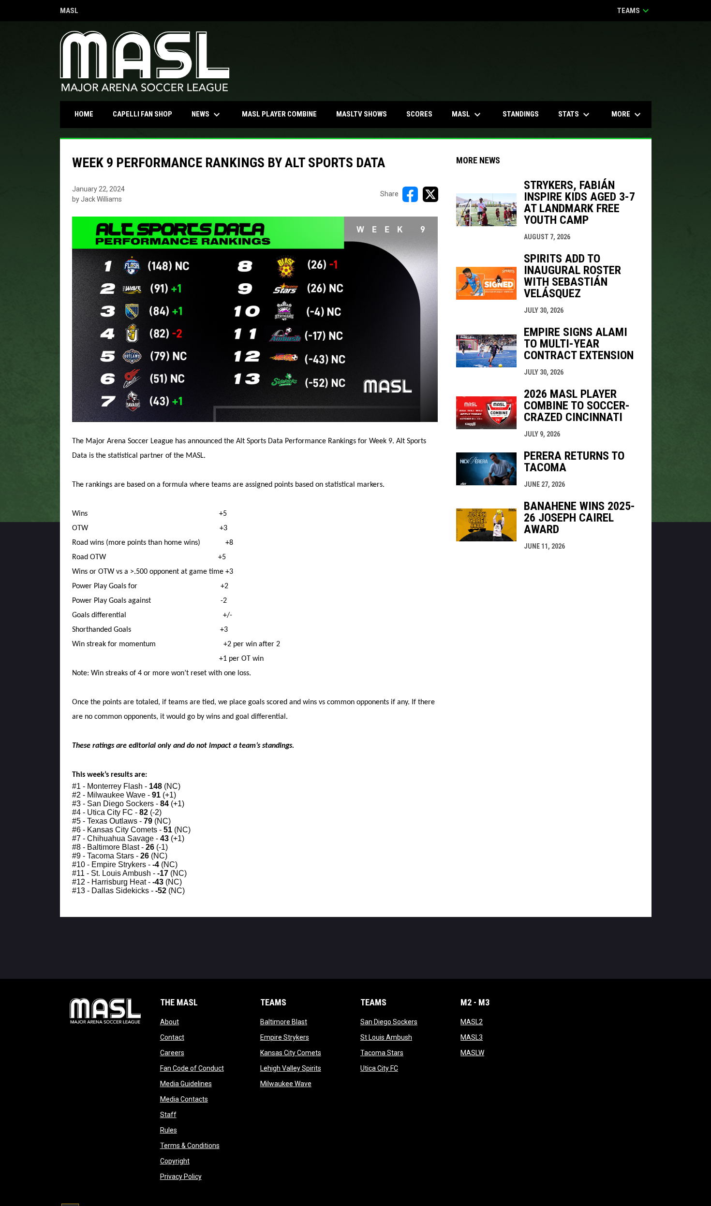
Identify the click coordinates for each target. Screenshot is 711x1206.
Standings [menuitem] (521, 114)
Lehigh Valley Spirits (290, 1068)
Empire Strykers (284, 1037)
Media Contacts (184, 1099)
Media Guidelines (186, 1084)
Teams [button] (634, 10)
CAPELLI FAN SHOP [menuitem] (146, 113)
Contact (172, 1037)
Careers (172, 1053)
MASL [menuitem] (467, 114)
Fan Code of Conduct (192, 1068)
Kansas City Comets (290, 1053)
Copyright (175, 1161)
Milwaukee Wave (285, 1084)
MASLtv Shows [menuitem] (361, 114)
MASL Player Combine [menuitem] (279, 114)
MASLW (472, 1053)
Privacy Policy (181, 1176)
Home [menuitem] (83, 114)
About (169, 1022)
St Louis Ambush (386, 1037)
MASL (69, 11)
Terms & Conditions (190, 1145)
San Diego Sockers (388, 1022)
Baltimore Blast (283, 1022)
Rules (168, 1130)
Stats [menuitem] (575, 114)
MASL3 (471, 1037)
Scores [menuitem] (419, 114)
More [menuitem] (627, 114)
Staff (168, 1115)
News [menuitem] (207, 114)
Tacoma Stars (381, 1053)
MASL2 (471, 1022)
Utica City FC (379, 1068)
